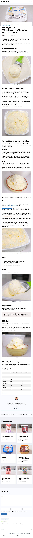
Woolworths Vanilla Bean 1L (7, 208)
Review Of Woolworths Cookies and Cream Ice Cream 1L (23, 436)
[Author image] (3, 35)
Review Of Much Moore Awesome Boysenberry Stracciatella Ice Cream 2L (24, 457)
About (10, 533)
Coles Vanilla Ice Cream (12, 205)
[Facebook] (2, 519)
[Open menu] (31, 1)
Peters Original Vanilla (8, 216)
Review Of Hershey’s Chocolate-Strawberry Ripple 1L (7, 478)
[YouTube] (6, 519)
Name (2, 509)
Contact (13, 533)
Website (24, 509)
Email (13, 509)
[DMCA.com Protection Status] (16, 521)
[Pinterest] (8, 519)
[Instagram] (4, 519)
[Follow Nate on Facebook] (14, 408)
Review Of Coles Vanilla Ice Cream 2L (25, 414)
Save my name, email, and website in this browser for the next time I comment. (14, 511)
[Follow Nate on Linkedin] (18, 408)
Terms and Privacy (19, 533)
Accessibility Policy (27, 533)
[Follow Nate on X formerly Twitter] (16, 408)
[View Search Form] (29, 1)
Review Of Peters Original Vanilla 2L (7, 414)
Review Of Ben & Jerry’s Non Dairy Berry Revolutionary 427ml (24, 478)
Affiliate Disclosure (20, 535)
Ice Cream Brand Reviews (6, 25)
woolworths (4, 392)
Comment (3, 496)
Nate (5, 35)
